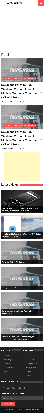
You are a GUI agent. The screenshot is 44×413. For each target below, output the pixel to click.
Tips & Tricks (8, 78)
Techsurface (14, 3)
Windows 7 (18, 78)
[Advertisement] (22, 28)
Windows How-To (29, 78)
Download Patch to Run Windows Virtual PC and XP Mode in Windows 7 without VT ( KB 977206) (21, 91)
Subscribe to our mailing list (12, 393)
